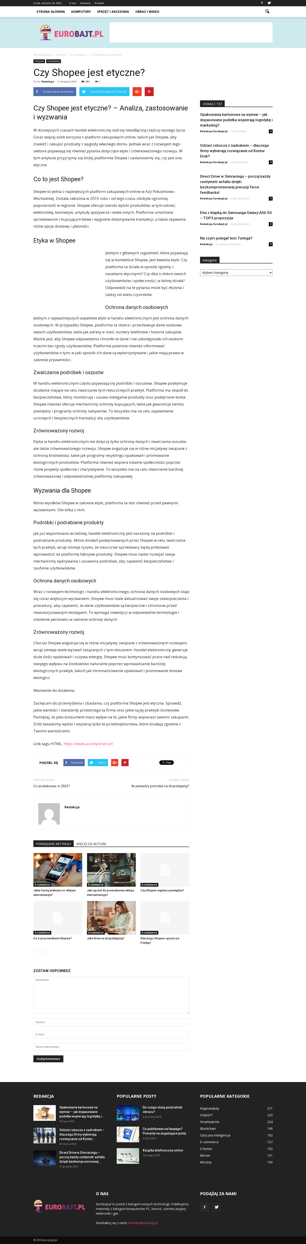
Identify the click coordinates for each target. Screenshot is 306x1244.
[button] (267, 11)
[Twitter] (269, 3)
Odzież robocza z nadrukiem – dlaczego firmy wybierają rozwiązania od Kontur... (82, 1134)
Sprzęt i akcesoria (113, 11)
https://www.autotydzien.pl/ (88, 743)
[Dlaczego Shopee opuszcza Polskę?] (164, 918)
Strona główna (51, 11)
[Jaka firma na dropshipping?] (111, 918)
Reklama (85, 3)
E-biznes (39, 61)
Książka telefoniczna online (163, 1150)
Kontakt (99, 3)
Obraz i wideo (147, 11)
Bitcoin (205, 1155)
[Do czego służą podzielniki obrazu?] (128, 1113)
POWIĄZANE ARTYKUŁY (53, 844)
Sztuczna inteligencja (215, 1135)
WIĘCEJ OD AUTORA (91, 844)
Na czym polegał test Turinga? (226, 238)
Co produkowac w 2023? (51, 786)
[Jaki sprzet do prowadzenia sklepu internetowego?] (111, 870)
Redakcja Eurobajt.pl (214, 131)
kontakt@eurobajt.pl (143, 1223)
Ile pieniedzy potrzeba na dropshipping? (160, 786)
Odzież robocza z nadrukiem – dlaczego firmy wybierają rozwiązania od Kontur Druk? (234, 150)
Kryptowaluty (209, 1108)
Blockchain (208, 1128)
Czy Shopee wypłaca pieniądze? (162, 890)
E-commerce (53, 61)
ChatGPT (206, 1115)
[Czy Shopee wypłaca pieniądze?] (164, 870)
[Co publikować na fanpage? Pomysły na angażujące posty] (128, 1134)
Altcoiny (205, 1162)
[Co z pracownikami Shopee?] (57, 918)
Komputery (81, 11)
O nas (72, 3)
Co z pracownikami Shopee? (52, 938)
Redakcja (47, 81)
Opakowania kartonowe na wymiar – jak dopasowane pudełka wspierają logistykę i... (81, 1112)
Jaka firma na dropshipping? (105, 938)
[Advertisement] (191, 32)
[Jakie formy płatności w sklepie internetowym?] (57, 870)
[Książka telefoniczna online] (128, 1156)
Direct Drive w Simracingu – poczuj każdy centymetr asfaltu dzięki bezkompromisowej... (82, 1157)
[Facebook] (262, 3)
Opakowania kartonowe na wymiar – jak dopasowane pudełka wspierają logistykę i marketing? (236, 119)
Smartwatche (209, 1122)
